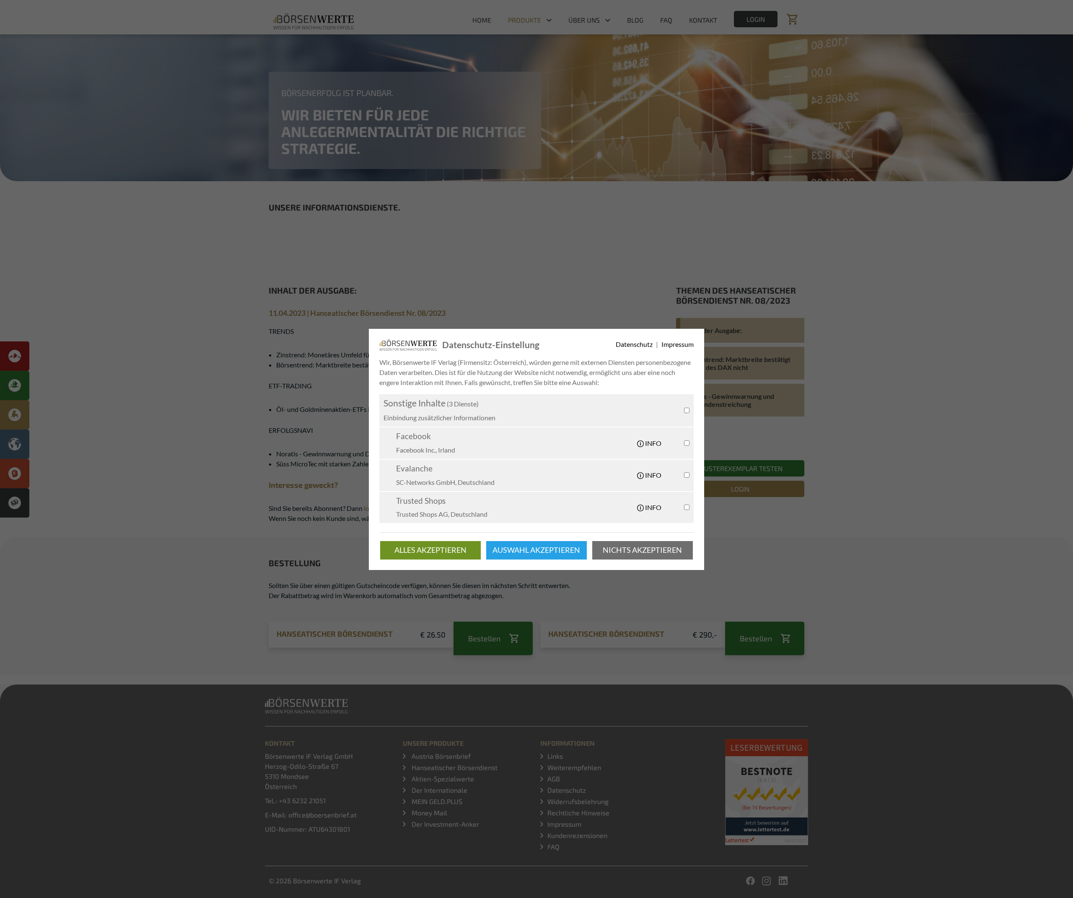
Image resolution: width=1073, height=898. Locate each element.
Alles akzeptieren (430, 550)
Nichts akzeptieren (642, 550)
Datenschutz (635, 344)
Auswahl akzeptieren (536, 550)
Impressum (677, 344)
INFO (652, 443)
